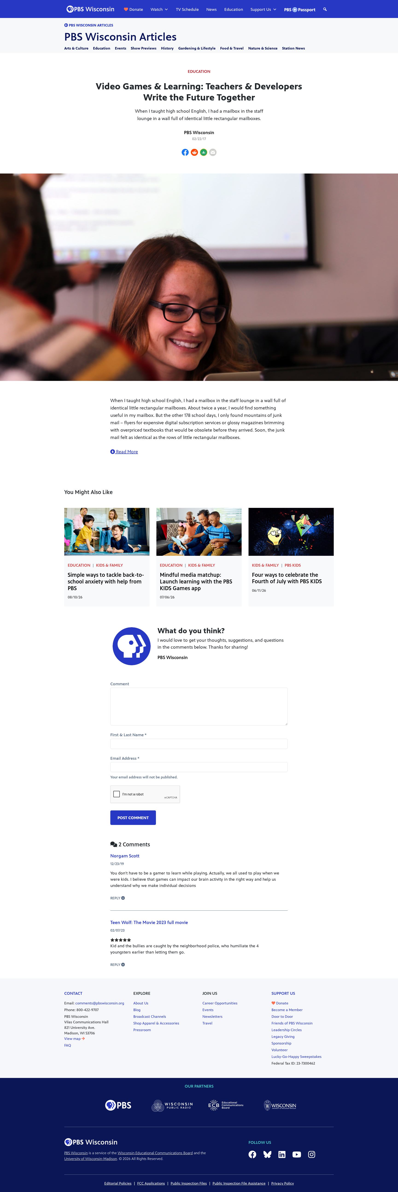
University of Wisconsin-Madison (90, 1159)
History (167, 48)
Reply (115, 898)
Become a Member (287, 1010)
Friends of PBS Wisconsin (292, 1023)
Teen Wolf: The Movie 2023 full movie (149, 922)
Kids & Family (109, 565)
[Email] (212, 153)
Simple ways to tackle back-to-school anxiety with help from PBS (106, 582)
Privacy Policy (282, 1183)
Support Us (261, 9)
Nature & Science (263, 48)
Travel (207, 1023)
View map (73, 1038)
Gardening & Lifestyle (197, 48)
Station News (293, 48)
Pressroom (142, 1030)
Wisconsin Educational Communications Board (155, 1153)
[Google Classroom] (203, 153)
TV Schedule (187, 9)
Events (120, 48)
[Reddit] (194, 153)
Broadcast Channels (149, 1016)
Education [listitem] (199, 71)
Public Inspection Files (189, 1183)
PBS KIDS (293, 565)
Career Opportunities (219, 1003)
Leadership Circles (287, 1030)
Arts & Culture (76, 48)
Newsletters (212, 1016)
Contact (73, 993)
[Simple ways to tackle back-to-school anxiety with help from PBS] (106, 531)
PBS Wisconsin (199, 132)
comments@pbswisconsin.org (99, 1003)
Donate (136, 9)
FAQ (67, 1045)
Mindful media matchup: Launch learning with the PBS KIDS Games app (196, 582)
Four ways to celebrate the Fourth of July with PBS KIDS (287, 578)
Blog (136, 1010)
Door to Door (282, 1016)
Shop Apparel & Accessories (156, 1023)
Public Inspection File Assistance (239, 1183)
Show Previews (143, 48)
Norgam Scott (124, 856)
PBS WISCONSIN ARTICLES (90, 25)
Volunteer (280, 1050)
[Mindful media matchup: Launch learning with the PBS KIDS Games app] (199, 531)
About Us (140, 1003)
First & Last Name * (128, 735)
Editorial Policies (118, 1183)
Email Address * (124, 758)
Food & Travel (232, 48)
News (211, 9)
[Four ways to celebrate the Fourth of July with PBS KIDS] (291, 531)
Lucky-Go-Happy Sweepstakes (297, 1056)
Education (233, 9)
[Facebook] (185, 153)
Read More (126, 451)
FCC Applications (151, 1183)
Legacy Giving (283, 1036)
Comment (119, 684)
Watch (157, 9)
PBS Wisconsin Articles (120, 36)
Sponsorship (281, 1043)
